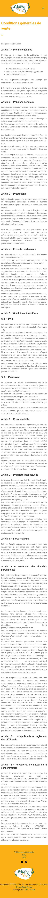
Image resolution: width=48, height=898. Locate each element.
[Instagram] (26, 862)
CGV (24, 858)
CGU (24, 855)
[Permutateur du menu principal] (43, 8)
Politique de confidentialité (24, 852)
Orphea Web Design (24, 887)
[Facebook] (22, 862)
